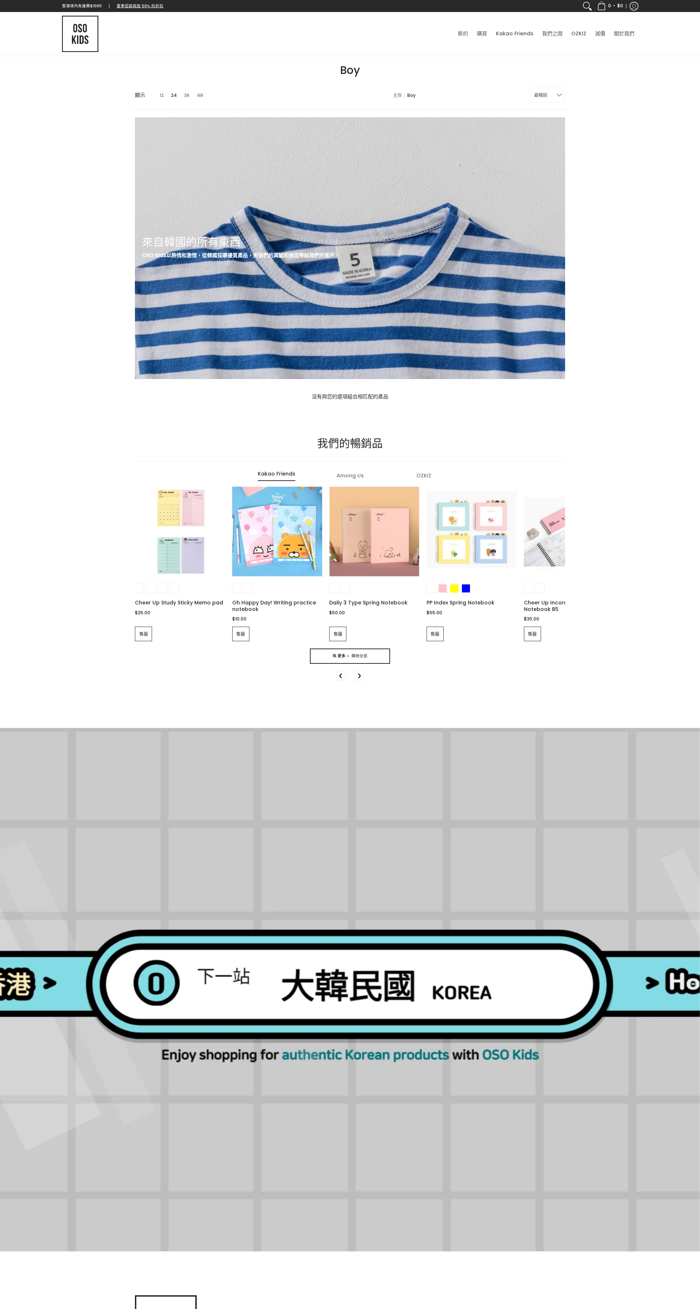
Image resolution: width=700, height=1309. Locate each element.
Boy (411, 95)
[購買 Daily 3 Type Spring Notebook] (374, 532)
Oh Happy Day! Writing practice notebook (274, 606)
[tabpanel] (350, 594)
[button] (610, 6)
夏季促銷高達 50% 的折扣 (140, 6)
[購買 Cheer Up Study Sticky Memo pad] (180, 532)
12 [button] (162, 95)
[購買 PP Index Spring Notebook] (472, 532)
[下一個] (359, 675)
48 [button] (200, 95)
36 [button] (187, 95)
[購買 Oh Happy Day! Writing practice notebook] (277, 532)
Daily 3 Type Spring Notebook (368, 602)
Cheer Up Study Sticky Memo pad (179, 602)
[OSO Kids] (80, 34)
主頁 (397, 95)
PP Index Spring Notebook (460, 602)
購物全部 (350, 656)
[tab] (276, 476)
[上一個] (340, 675)
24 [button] (174, 95)
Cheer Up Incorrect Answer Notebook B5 (560, 606)
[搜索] (587, 6)
